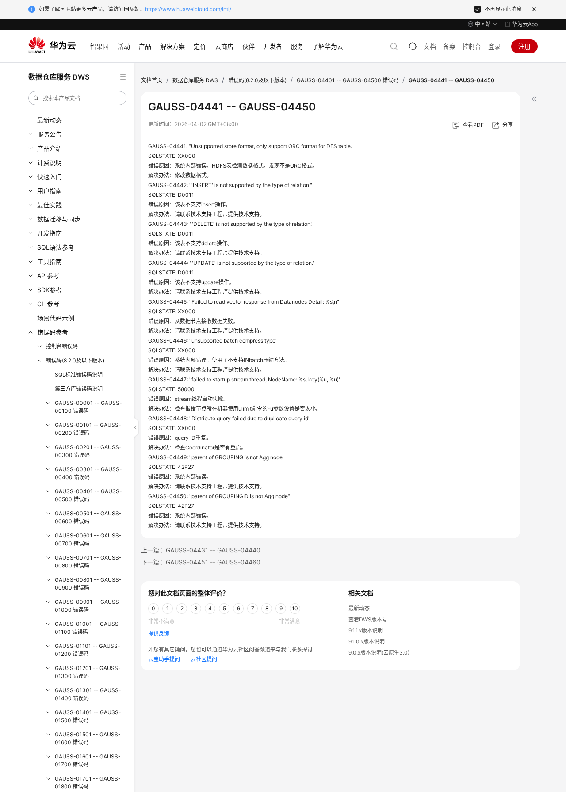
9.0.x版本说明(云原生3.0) (378, 652)
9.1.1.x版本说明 (365, 630)
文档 (430, 46)
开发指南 (49, 233)
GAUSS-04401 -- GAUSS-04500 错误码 (347, 80)
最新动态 (49, 120)
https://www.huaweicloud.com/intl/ (188, 9)
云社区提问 (204, 659)
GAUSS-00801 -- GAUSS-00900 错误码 (88, 583)
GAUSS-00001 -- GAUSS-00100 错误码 (88, 407)
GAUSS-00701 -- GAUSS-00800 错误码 (88, 561)
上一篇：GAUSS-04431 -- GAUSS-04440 (200, 550)
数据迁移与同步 (58, 219)
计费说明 (49, 162)
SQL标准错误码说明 (79, 374)
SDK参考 (49, 289)
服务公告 (49, 134)
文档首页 (151, 80)
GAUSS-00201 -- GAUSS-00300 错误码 (88, 451)
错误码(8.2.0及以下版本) (75, 360)
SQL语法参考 (55, 247)
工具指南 (49, 261)
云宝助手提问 (164, 659)
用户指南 (49, 190)
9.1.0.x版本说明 (366, 641)
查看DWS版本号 (367, 619)
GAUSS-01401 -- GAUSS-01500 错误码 (88, 716)
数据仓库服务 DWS (195, 80)
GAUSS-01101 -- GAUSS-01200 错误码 (87, 650)
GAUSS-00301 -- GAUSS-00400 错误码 (88, 473)
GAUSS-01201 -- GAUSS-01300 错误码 (88, 672)
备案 (449, 46)
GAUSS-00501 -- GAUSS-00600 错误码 (88, 517)
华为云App (525, 24)
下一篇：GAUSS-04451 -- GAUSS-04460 (200, 562)
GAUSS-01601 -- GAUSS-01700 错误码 (88, 760)
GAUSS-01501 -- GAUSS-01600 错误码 (88, 738)
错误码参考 (52, 332)
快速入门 (49, 176)
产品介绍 (49, 148)
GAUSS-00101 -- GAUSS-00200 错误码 (88, 429)
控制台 (472, 46)
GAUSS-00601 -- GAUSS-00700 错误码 (88, 539)
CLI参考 (48, 304)
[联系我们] (413, 46)
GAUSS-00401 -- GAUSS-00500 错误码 (88, 495)
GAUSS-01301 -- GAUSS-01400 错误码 (88, 694)
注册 (524, 46)
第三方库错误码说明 (79, 388)
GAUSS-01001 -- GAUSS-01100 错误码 (88, 628)
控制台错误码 (62, 346)
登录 (494, 46)
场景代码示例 (55, 318)
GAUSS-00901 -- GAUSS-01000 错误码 (88, 605)
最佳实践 (49, 205)
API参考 (48, 275)
